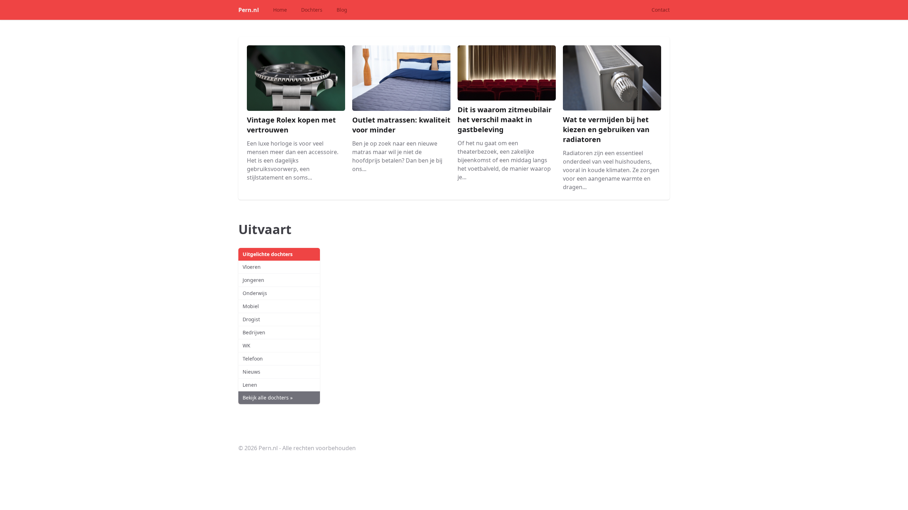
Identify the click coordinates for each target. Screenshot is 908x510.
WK (246, 345)
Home (280, 9)
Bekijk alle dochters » (268, 397)
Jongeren (253, 280)
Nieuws (251, 371)
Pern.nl (248, 10)
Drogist (251, 319)
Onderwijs (255, 293)
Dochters (311, 9)
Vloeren (252, 267)
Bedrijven (254, 332)
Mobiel (251, 306)
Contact (661, 9)
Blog (342, 9)
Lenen (250, 384)
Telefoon (253, 358)
